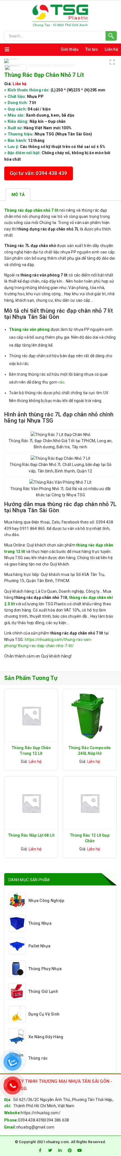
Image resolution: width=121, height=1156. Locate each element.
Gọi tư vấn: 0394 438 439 (38, 173)
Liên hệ (111, 49)
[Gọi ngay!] (60, 36)
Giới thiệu (70, 49)
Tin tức (91, 49)
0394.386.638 (56, 1120)
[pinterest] (70, 1150)
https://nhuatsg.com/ (40, 1113)
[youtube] (80, 1150)
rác (61, 382)
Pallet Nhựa (39, 946)
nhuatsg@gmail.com (35, 1127)
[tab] (18, 194)
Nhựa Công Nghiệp (46, 900)
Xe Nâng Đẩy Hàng (45, 1037)
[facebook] (40, 1150)
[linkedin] (60, 1150)
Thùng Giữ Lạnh (43, 991)
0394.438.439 (30, 1120)
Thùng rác (38, 1058)
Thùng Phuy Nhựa (45, 968)
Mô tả (18, 194)
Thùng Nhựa (39, 923)
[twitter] (50, 1150)
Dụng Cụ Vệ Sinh (43, 1014)
